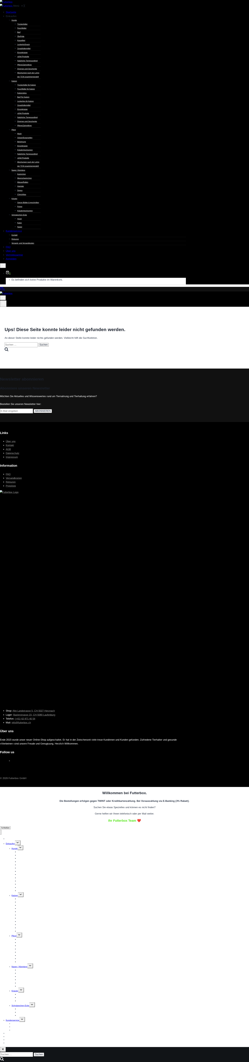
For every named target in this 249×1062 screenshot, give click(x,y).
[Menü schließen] (1, 832)
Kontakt (10, 445)
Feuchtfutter (22, 855)
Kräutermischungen (26, 1001)
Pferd (14, 936)
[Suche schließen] (3, 1049)
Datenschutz (12, 453)
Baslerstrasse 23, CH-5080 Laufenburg (34, 714)
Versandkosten (14, 478)
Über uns (11, 441)
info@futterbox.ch (21, 722)
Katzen (15, 895)
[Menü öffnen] (3, 303)
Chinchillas (22, 986)
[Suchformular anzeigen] (3, 265)
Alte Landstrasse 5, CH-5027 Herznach (34, 710)
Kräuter (15, 991)
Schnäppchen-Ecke (20, 1005)
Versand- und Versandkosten (25, 1030)
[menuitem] (11, 12)
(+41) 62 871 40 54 (25, 718)
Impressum (12, 457)
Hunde (15, 848)
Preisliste (11, 486)
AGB (8, 449)
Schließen (5, 828)
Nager (20, 1015)
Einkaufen (10, 843)
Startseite (10, 839)
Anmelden (10, 1043)
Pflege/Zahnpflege (25, 931)
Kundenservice (12, 1020)
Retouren (11, 482)
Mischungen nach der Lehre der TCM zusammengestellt (43, 890)
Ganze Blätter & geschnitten (30, 994)
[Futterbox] (6, 5)
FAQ (8, 474)
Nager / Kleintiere (19, 966)
